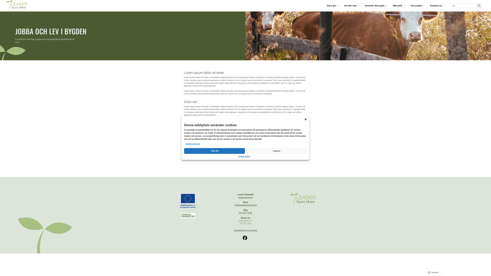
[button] (305, 119)
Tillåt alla (215, 151)
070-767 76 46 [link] (245, 213)
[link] (126, 6)
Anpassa (276, 151)
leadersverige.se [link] (245, 197)
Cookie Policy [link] (244, 156)
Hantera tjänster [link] (192, 144)
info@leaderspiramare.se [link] (245, 205)
